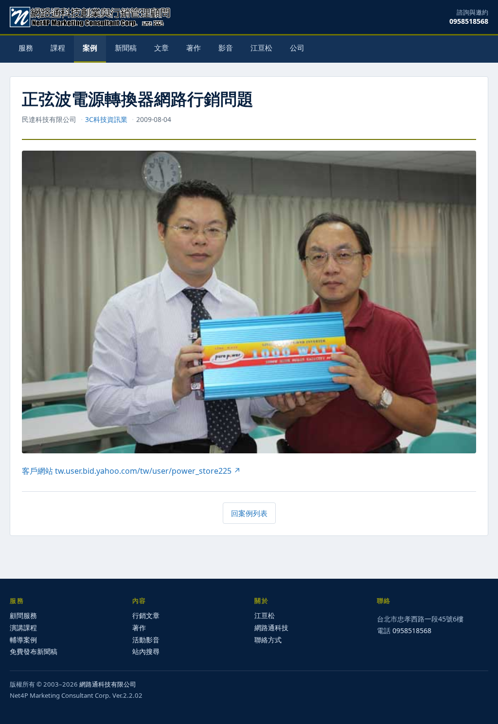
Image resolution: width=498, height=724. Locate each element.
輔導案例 (23, 639)
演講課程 (23, 627)
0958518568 (468, 21)
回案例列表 (249, 513)
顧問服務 (23, 615)
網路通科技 (271, 627)
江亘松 (261, 48)
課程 (58, 48)
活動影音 (146, 639)
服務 (25, 48)
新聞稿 (126, 48)
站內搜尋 (146, 651)
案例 (90, 48)
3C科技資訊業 (106, 119)
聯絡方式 (268, 639)
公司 (297, 48)
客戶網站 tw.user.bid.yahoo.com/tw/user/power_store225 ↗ (131, 470)
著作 (193, 48)
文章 (161, 48)
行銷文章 (146, 615)
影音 (225, 48)
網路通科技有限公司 (107, 684)
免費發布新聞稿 (33, 651)
